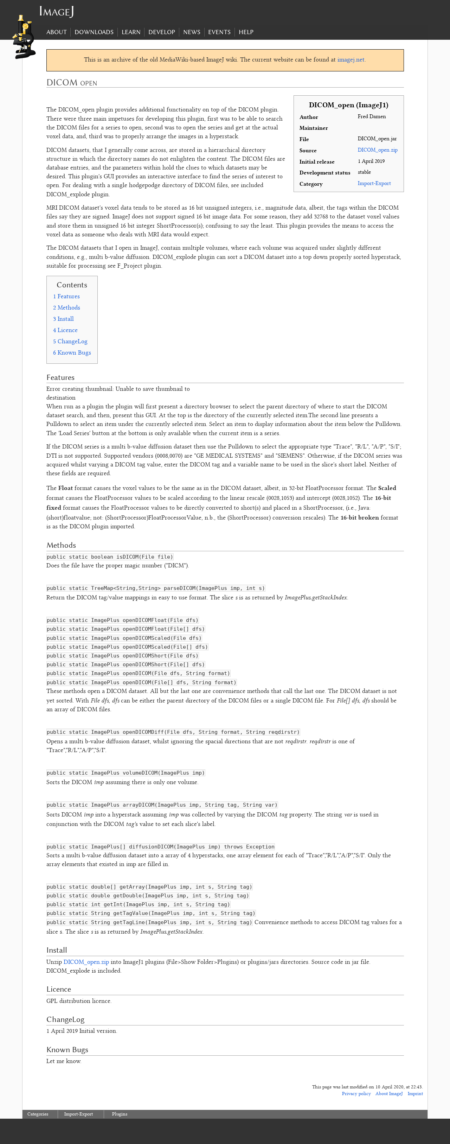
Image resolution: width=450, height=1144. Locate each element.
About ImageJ (389, 1094)
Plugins (119, 1114)
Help (246, 32)
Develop (161, 32)
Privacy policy (356, 1094)
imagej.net (351, 60)
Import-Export (78, 1114)
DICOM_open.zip (378, 150)
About (56, 32)
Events (219, 32)
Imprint (415, 1094)
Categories (37, 1114)
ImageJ (57, 11)
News (191, 32)
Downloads (94, 32)
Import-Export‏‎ (374, 183)
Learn (131, 32)
